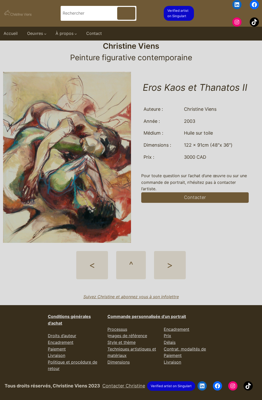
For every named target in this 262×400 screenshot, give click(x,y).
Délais (170, 342)
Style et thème (121, 342)
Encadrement (60, 342)
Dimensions (118, 362)
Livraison (56, 355)
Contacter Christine (123, 385)
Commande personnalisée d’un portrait (146, 316)
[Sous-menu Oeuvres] (45, 33)
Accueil (11, 33)
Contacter (195, 197)
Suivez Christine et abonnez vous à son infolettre (131, 296)
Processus (117, 329)
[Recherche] (126, 13)
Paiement (57, 349)
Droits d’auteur (62, 335)
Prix (167, 335)
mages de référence (127, 335)
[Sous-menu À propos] (75, 33)
